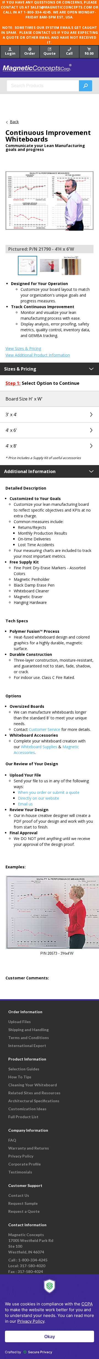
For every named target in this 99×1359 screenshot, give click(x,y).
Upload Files (19, 1021)
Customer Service (44, 729)
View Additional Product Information (38, 355)
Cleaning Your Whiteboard (32, 1084)
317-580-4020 (32, 1265)
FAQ (12, 1140)
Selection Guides (23, 1069)
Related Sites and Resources (34, 1092)
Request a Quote (24, 1211)
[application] (49, 1316)
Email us (25, 803)
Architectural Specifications (33, 1100)
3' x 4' (11, 414)
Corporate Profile (24, 1164)
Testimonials (20, 1172)
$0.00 (89, 53)
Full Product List (23, 1116)
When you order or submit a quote (48, 792)
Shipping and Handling (28, 1029)
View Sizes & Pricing (23, 348)
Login (10, 53)
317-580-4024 (30, 1271)
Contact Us (18, 1195)
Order (29, 53)
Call (69, 53)
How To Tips (19, 1077)
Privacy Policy (20, 1156)
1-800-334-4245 (32, 1260)
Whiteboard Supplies (39, 746)
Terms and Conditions (28, 1037)
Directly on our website (38, 798)
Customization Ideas (27, 1108)
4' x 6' (11, 430)
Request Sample (23, 1203)
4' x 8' (11, 446)
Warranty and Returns (28, 1148)
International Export (27, 1045)
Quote (49, 53)
